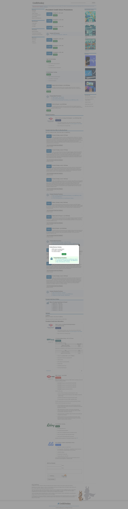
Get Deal (64, 254)
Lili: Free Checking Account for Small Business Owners (67, 259)
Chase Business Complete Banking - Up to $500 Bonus (67, 260)
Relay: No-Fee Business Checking (63, 261)
